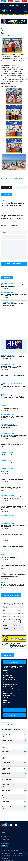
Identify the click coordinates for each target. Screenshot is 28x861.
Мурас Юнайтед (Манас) (10, 684)
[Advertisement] (14, 324)
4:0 (25, 751)
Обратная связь (5, 839)
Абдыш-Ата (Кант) (9, 670)
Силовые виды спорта (6, 383)
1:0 (25, 773)
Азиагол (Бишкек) (8, 693)
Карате (14, 29)
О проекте (3, 836)
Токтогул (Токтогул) (9, 704)
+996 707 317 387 (5, 843)
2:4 (25, 768)
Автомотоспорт (14, 504)
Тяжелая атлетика (17, 383)
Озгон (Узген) (7, 700)
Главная (3, 832)
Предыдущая (7, 187)
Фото (3, 538)
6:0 (25, 757)
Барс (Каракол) (8, 698)
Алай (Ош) (7, 673)
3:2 (25, 790)
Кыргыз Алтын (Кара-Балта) (11, 688)
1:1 (25, 779)
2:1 (25, 746)
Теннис (11, 478)
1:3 (25, 740)
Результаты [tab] (5, 724)
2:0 (25, 801)
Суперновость (4, 355)
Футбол (12, 302)
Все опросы (14, 662)
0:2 (25, 762)
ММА (11, 283)
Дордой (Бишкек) (8, 677)
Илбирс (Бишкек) (8, 686)
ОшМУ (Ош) (7, 682)
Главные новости (5, 283)
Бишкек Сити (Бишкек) (10, 695)
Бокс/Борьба (4, 563)
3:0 (25, 807)
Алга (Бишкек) (8, 675)
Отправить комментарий (14, 263)
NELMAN (13, 860)
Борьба (12, 292)
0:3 (25, 735)
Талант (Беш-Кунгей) (9, 691)
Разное (11, 355)
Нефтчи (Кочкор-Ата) (9, 679)
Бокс (9, 563)
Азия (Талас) (7, 702)
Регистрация (10, 5)
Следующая (21, 187)
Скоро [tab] (12, 724)
